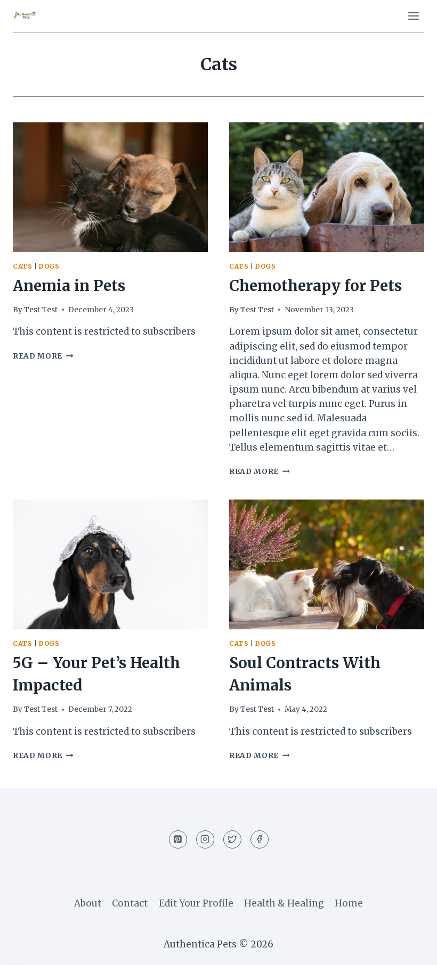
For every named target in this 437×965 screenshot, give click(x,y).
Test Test (41, 309)
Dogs (49, 266)
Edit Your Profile (196, 903)
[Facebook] (259, 839)
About (87, 903)
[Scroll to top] (410, 949)
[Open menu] (413, 15)
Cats (22, 266)
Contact (130, 903)
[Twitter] (232, 839)
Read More (43, 356)
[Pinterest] (178, 839)
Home (349, 903)
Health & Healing (284, 903)
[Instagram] (205, 839)
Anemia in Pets (69, 285)
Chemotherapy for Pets (315, 285)
